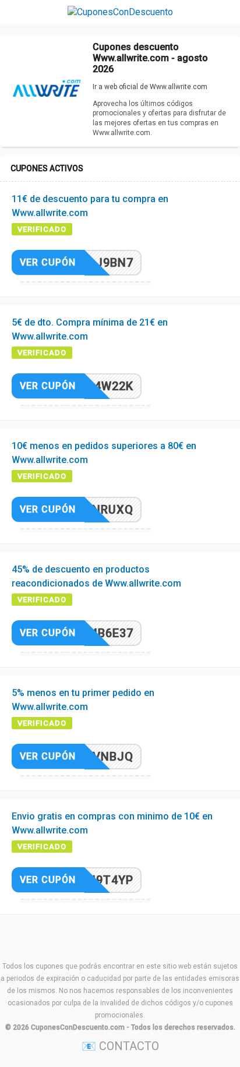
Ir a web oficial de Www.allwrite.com (150, 87)
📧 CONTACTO (120, 1046)
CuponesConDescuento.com (78, 1027)
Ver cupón (48, 262)
